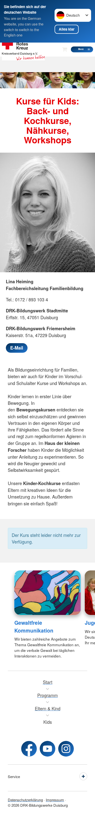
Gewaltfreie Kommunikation (33, 626)
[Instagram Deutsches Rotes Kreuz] (66, 749)
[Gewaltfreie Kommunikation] (47, 592)
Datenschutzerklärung (25, 799)
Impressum (55, 799)
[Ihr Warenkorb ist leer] (64, 49)
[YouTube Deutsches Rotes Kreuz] (47, 749)
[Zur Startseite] (23, 49)
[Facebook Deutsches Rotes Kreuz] (29, 749)
